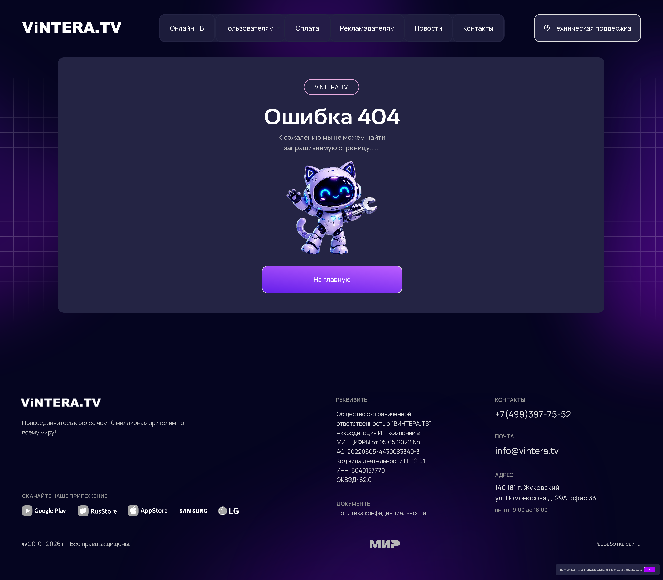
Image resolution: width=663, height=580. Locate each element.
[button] (587, 28)
